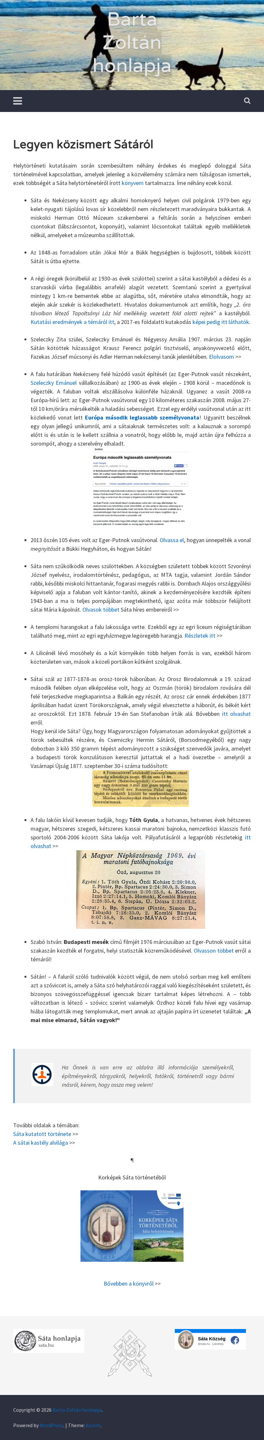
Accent (93, 1425)
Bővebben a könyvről (129, 1283)
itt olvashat (236, 713)
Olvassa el (172, 540)
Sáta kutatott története (42, 1134)
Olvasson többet (214, 950)
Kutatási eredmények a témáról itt (72, 322)
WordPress (51, 1425)
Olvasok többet (100, 609)
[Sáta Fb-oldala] (210, 1339)
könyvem (133, 183)
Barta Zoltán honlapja (132, 43)
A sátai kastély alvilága (40, 1142)
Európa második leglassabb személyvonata (142, 417)
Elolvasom (221, 356)
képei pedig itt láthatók (221, 322)
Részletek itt (199, 635)
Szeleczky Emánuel (54, 382)
